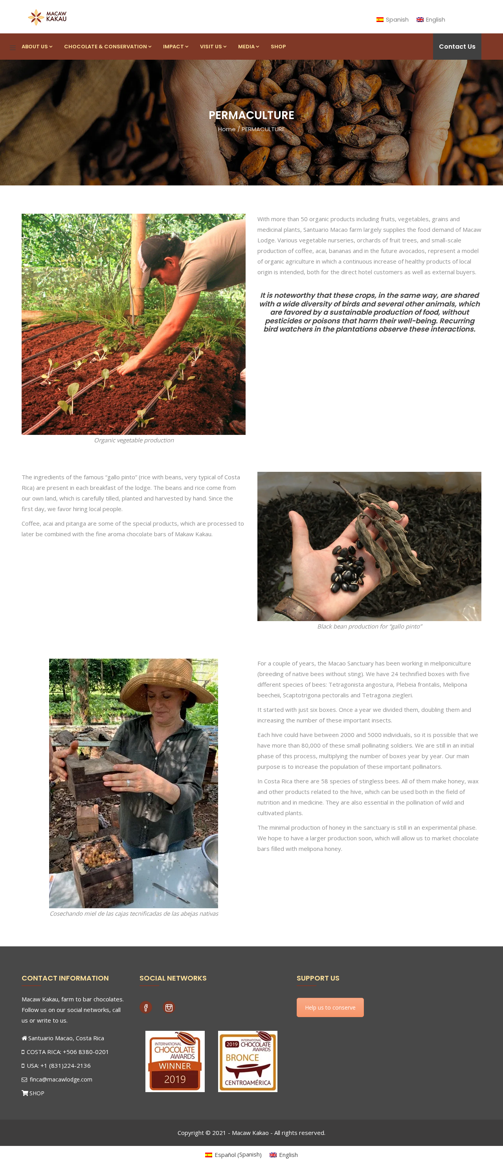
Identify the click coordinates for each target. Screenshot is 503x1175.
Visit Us (211, 46)
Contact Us (457, 46)
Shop (278, 46)
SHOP (36, 1093)
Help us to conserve (330, 1007)
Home (227, 129)
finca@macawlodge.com (60, 1079)
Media (246, 46)
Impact (173, 46)
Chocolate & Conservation (105, 46)
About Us (35, 46)
